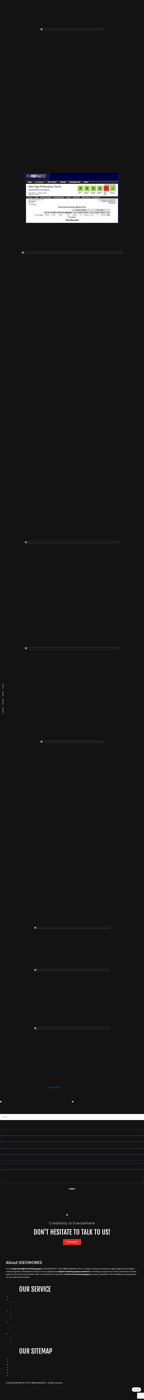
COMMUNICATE (15, 1299)
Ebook (11, 1373)
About (11, 1361)
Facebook (3, 710)
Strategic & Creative (20, 1302)
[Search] (4, 1123)
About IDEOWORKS (24, 1262)
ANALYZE (12, 1333)
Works (11, 1359)
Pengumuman (15, 1375)
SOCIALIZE (13, 1322)
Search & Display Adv (21, 1314)
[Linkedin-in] (41, 1391)
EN (138, 1389)
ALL (10, 1297)
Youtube (3, 686)
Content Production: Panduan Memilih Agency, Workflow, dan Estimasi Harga (32, 1107)
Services (12, 1364)
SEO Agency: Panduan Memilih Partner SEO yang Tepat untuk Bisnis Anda (105, 1107)
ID (134, 1389)
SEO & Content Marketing (22, 1316)
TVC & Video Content (21, 1305)
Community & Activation (22, 1331)
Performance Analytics (22, 1339)
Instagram (3, 702)
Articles (12, 1367)
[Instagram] (8, 1391)
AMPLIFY (12, 1311)
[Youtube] (107, 1391)
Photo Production (19, 1308)
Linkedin (3, 693)
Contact (12, 1370)
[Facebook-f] (74, 1391)
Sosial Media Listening (21, 1336)
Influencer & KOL (19, 1328)
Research (7, 14)
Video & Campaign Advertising (25, 1319)
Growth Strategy (19, 1342)
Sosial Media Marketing (22, 1325)
